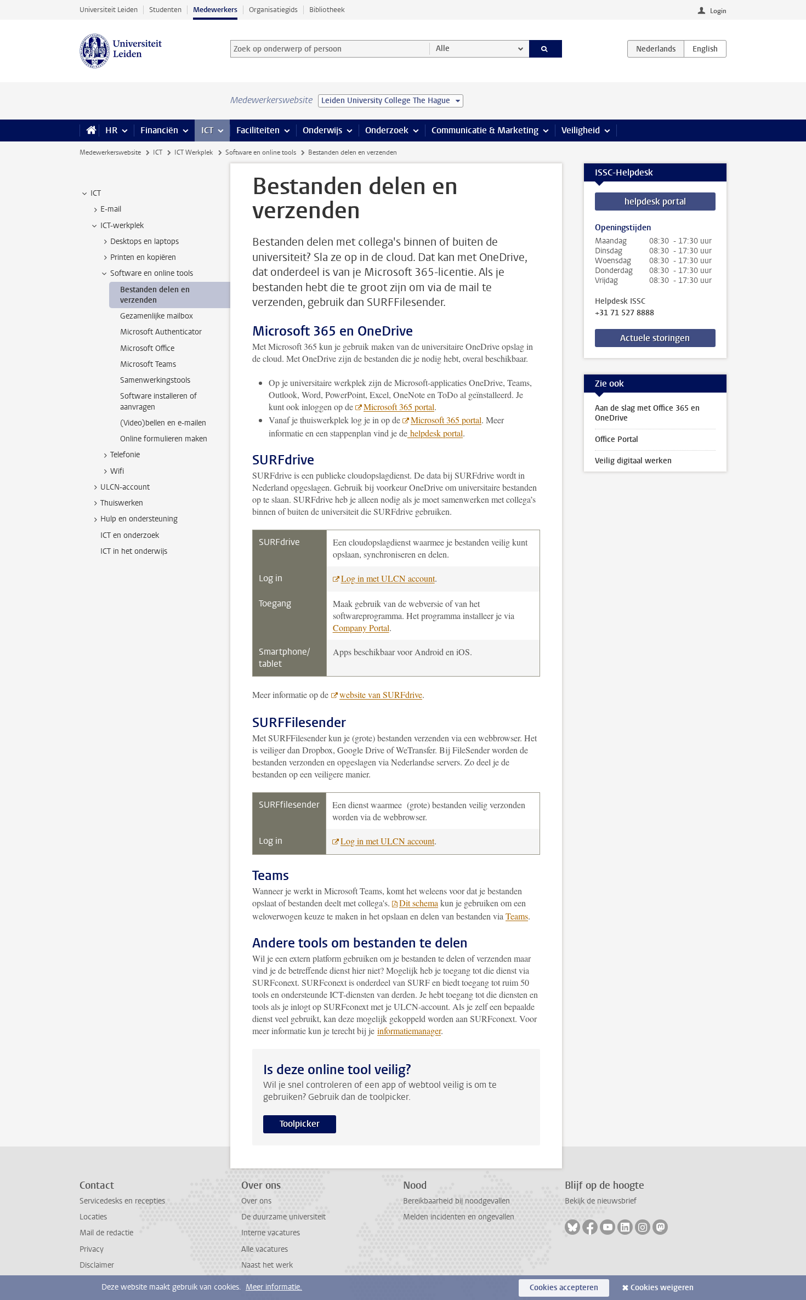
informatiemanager (409, 1030)
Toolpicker (300, 1123)
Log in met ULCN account (388, 578)
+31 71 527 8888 (624, 313)
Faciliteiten (258, 130)
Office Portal (616, 439)
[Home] (89, 130)
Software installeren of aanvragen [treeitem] (158, 401)
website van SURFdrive (380, 694)
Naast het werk (267, 1265)
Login (718, 11)
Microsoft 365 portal (399, 406)
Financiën (159, 130)
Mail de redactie (106, 1233)
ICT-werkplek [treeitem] (122, 225)
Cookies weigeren (662, 1287)
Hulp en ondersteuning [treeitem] (139, 519)
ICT (207, 130)
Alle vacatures (264, 1249)
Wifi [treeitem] (117, 471)
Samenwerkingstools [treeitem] (155, 380)
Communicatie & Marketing (485, 130)
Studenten (165, 9)
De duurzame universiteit (283, 1217)
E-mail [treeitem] (110, 209)
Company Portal (361, 627)
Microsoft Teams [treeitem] (148, 364)
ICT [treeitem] (95, 193)
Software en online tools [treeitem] (151, 273)
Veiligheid (580, 130)
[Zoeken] (546, 49)
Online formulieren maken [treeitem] (163, 439)
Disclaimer (97, 1265)
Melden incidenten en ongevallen (458, 1217)
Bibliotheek (327, 9)
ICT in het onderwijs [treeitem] (133, 551)
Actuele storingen (655, 338)
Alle (443, 48)
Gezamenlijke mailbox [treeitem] (156, 316)
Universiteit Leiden (109, 9)
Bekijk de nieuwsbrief (601, 1201)
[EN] (705, 49)
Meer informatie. (274, 1287)
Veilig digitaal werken (633, 461)
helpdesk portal (435, 433)
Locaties (93, 1217)
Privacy (92, 1249)
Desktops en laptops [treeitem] (144, 241)
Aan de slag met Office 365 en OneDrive (647, 413)
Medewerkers (215, 9)
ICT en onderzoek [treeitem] (129, 535)
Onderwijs (322, 130)
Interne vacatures (270, 1233)
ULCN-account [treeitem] (125, 487)
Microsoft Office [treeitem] (147, 348)
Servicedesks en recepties (122, 1201)
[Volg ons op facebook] (590, 1227)
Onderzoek (386, 130)
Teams (517, 916)
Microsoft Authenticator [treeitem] (161, 332)
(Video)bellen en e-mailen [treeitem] (163, 423)
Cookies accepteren (564, 1287)
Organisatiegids (273, 9)
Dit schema (418, 903)
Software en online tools (260, 152)
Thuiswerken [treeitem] (121, 503)
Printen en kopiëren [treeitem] (143, 257)
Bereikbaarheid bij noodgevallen (456, 1201)
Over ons (256, 1201)
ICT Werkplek (193, 152)
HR (111, 130)
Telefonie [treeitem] (125, 455)
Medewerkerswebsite (110, 152)
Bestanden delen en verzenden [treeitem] (155, 295)
